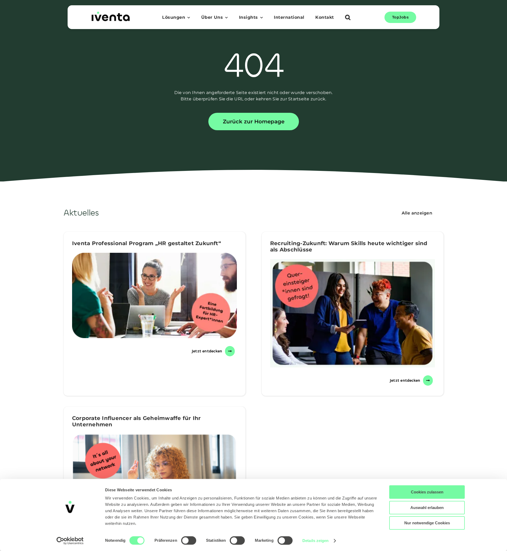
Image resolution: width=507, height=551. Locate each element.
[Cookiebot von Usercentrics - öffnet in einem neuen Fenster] (70, 541)
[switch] (188, 540)
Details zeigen (315, 540)
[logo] (111, 13)
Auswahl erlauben (427, 507)
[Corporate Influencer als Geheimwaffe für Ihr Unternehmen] (154, 476)
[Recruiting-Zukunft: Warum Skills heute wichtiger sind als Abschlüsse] (352, 313)
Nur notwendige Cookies (427, 523)
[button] (348, 18)
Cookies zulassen (427, 492)
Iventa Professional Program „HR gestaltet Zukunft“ (146, 243)
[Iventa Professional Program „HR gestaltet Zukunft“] (154, 295)
